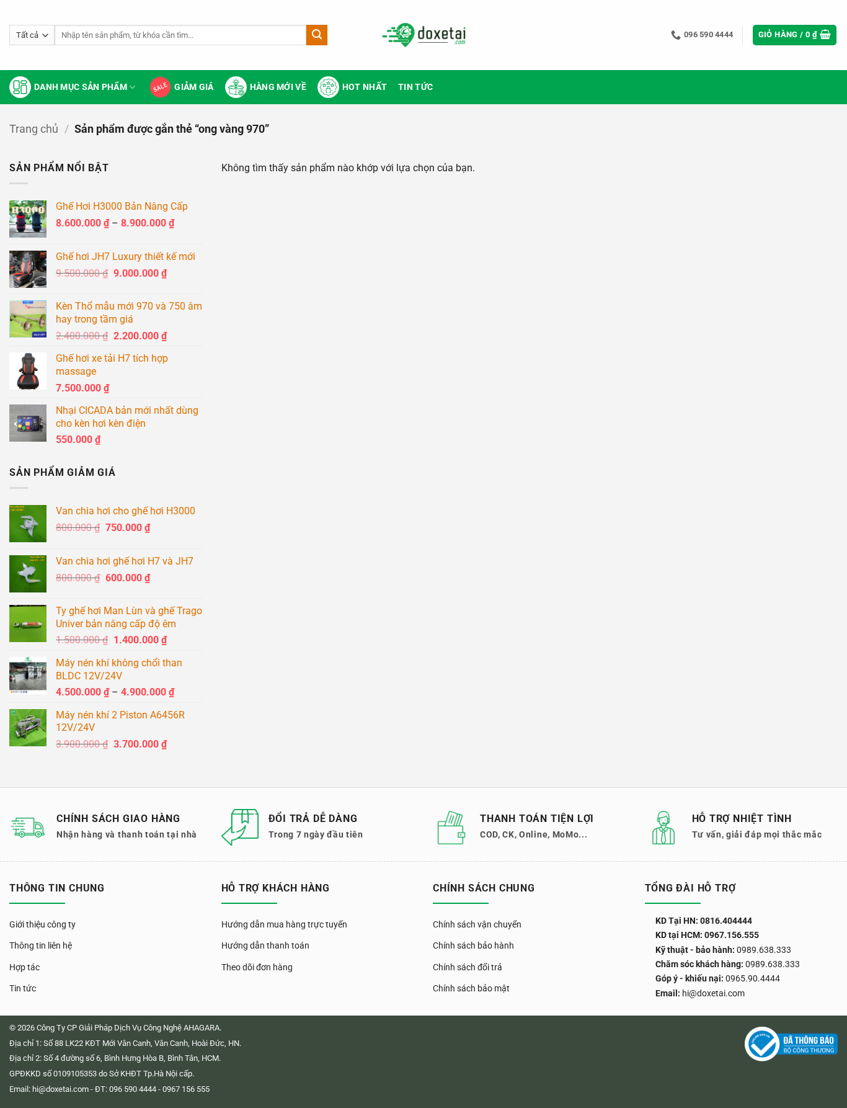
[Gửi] (316, 35)
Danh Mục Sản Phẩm (80, 87)
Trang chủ (33, 128)
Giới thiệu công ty (42, 924)
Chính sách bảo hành (473, 945)
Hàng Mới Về (278, 87)
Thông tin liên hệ (40, 945)
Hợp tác (24, 967)
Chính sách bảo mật (471, 988)
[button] (795, 35)
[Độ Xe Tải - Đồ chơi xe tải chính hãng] (424, 35)
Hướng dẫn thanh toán (265, 945)
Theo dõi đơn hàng (257, 967)
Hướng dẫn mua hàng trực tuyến (284, 924)
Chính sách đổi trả (467, 967)
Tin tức (415, 87)
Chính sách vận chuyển (477, 924)
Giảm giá (193, 87)
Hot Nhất (364, 87)
